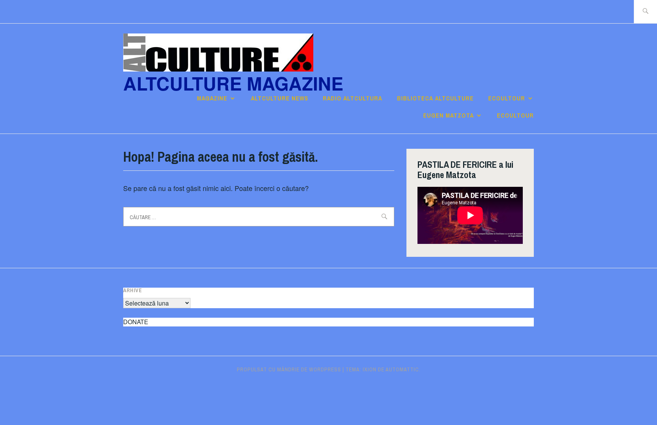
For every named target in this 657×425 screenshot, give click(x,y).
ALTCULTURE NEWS (279, 98)
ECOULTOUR (506, 98)
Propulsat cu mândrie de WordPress (289, 369)
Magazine (212, 98)
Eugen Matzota (448, 115)
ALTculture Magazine (233, 83)
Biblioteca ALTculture (435, 98)
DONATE (135, 321)
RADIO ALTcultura (352, 98)
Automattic (402, 369)
